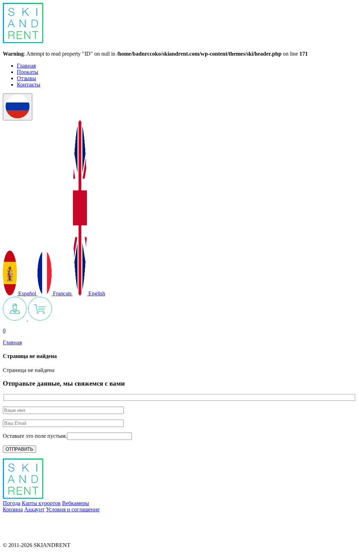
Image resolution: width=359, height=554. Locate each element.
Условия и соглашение (73, 509)
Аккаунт (34, 509)
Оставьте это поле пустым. (35, 436)
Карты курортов (41, 503)
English (96, 293)
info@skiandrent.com (26, 521)
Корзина (13, 509)
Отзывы (26, 78)
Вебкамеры (75, 503)
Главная (26, 66)
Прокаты (27, 72)
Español (27, 293)
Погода (11, 503)
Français (62, 293)
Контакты (28, 84)
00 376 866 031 (20, 533)
